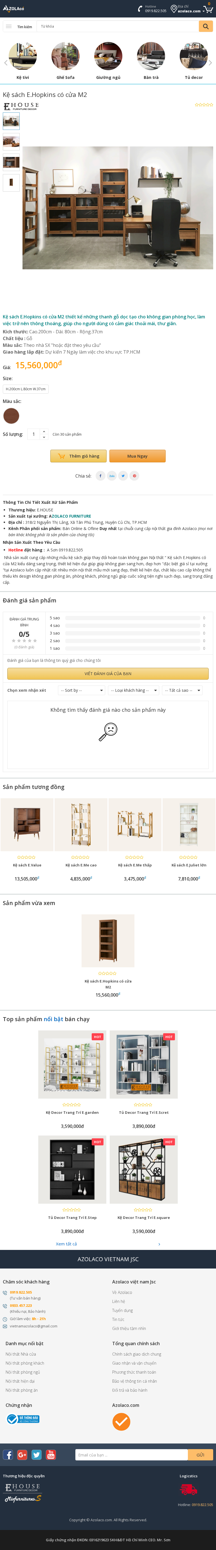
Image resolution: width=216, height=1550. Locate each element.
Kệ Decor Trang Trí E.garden (72, 1112)
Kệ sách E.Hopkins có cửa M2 (108, 984)
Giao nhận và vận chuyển (134, 1363)
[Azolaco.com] (121, 1421)
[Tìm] (206, 26)
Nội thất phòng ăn (22, 1390)
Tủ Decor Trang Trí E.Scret (144, 1112)
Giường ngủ (108, 77)
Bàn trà (151, 77)
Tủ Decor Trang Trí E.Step (72, 1217)
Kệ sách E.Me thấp (81, 865)
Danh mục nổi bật (25, 1343)
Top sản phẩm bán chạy (46, 1019)
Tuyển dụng (122, 1310)
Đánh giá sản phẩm (29, 600)
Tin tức (118, 1319)
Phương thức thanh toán (134, 1372)
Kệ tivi (23, 77)
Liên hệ (118, 1301)
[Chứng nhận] (22, 1418)
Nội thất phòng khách (25, 1363)
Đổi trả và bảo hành (129, 1390)
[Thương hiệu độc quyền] (22, 1492)
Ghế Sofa (66, 77)
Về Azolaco (122, 1292)
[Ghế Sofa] (65, 56)
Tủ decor (194, 77)
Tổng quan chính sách (136, 1343)
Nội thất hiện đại (20, 1381)
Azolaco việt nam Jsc (134, 1282)
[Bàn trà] (151, 56)
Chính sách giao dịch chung (136, 1354)
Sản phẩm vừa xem (29, 903)
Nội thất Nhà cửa (21, 1354)
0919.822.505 (155, 10)
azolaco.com (189, 11)
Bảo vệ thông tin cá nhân (134, 1381)
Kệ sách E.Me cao (27, 865)
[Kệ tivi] (23, 56)
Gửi (200, 1455)
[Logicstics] (188, 1489)
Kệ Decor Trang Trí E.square (144, 1217)
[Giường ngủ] (108, 56)
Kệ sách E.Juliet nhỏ (189, 865)
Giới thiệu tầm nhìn (129, 1328)
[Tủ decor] (194, 56)
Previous (5, 62)
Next (210, 62)
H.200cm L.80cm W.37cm (26, 389)
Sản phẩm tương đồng (33, 787)
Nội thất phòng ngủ (23, 1372)
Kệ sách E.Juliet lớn (135, 865)
